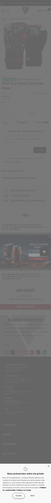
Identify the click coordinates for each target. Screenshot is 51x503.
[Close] (48, 466)
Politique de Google (23, 490)
